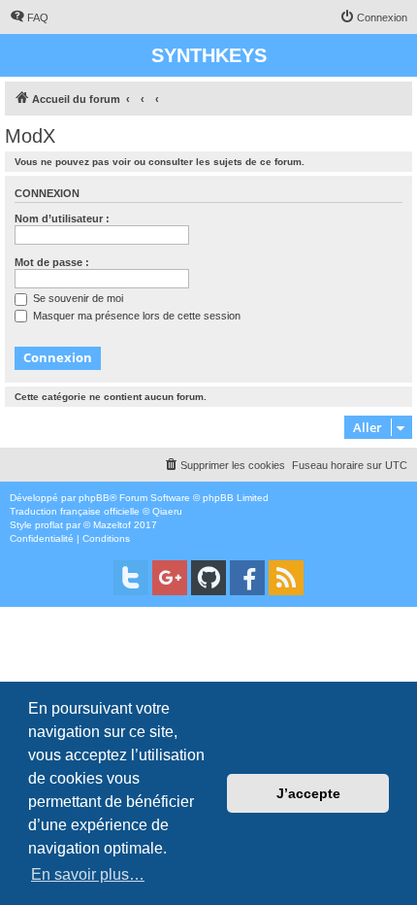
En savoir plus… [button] (87, 874)
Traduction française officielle (75, 511)
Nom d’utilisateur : (62, 218)
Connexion (47, 193)
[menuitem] (29, 17)
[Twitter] (130, 577)
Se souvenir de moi (76, 298)
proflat (49, 525)
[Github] (208, 577)
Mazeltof (112, 525)
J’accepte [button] (308, 793)
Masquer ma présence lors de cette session (135, 315)
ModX (30, 136)
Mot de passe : (52, 262)
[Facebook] (247, 577)
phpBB (94, 497)
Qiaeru (167, 511)
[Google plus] (169, 577)
